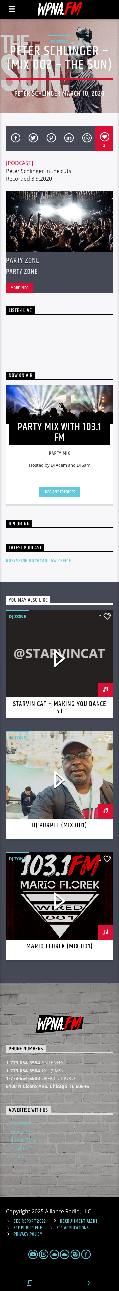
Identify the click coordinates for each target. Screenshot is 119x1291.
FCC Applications (73, 1228)
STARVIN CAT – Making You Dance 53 (59, 708)
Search (18, 1148)
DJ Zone (59, 41)
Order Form (24, 1140)
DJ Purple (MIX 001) (59, 825)
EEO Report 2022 (30, 1221)
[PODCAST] (19, 163)
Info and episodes (59, 492)
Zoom (17, 1157)
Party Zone (22, 260)
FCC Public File (28, 1228)
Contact (19, 1123)
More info (19, 288)
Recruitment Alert (78, 1221)
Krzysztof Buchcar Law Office (38, 561)
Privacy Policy (28, 1234)
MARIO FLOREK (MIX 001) (59, 946)
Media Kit (21, 1131)
